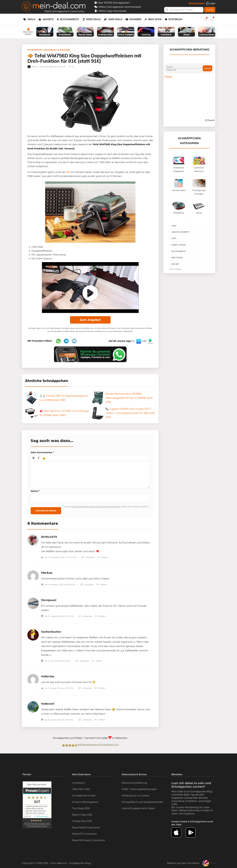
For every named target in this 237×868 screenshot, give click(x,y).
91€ (68, 172)
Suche (209, 9)
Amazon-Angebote (180, 232)
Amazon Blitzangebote (85, 802)
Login (211, 3)
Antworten (90, 557)
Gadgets (48, 19)
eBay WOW (155, 19)
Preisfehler (191, 801)
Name (35, 490)
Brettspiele (177, 257)
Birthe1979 (49, 537)
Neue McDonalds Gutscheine (88, 840)
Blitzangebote (69, 19)
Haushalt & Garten (57, 50)
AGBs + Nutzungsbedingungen (139, 789)
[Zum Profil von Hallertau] (33, 679)
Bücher (175, 264)
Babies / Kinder (179, 245)
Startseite (34, 50)
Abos (174, 226)
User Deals (115, 19)
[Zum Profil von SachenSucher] (33, 634)
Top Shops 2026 (81, 808)
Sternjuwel (48, 600)
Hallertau (47, 676)
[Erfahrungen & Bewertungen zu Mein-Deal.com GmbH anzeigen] (37, 804)
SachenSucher (51, 631)
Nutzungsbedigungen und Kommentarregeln (95, 506)
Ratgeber (135, 19)
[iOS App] (138, 341)
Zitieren (104, 557)
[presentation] (33, 458)
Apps (174, 238)
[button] (33, 458)
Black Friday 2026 (82, 814)
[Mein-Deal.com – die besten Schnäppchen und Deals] (54, 6)
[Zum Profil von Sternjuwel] (33, 603)
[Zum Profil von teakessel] (33, 706)
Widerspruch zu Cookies (135, 795)
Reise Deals (93, 19)
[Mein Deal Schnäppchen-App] (193, 833)
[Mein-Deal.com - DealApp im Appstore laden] (178, 833)
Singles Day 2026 (82, 821)
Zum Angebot (90, 320)
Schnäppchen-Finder (84, 795)
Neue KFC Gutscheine (84, 833)
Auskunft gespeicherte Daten (138, 808)
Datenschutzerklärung (134, 782)
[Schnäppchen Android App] (150, 341)
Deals (31, 19)
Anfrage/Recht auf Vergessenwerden (142, 802)
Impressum (78, 782)
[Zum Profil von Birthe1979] (33, 539)
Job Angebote (186, 813)
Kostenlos (175, 19)
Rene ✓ (35, 66)
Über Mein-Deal (81, 789)
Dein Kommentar (42, 452)
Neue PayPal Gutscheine (86, 827)
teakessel (47, 703)
